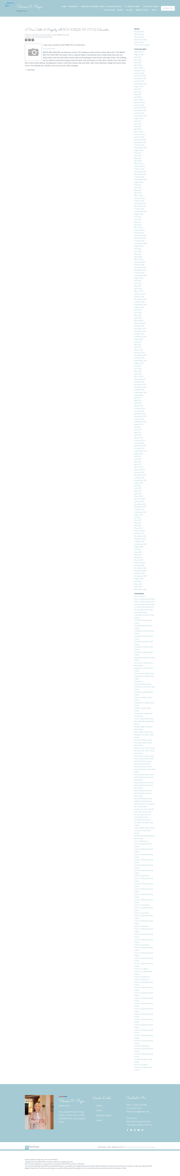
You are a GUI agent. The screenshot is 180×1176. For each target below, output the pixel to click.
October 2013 (139, 448)
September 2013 (140, 451)
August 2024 (138, 118)
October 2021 (139, 209)
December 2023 (140, 140)
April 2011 (137, 526)
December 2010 (140, 536)
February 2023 (139, 166)
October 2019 (139, 273)
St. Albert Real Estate (142, 820)
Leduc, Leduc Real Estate (143, 719)
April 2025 (138, 97)
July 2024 (137, 121)
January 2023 (139, 169)
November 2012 (140, 475)
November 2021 (140, 206)
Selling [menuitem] (129, 10)
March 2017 (138, 350)
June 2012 (137, 488)
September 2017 (140, 337)
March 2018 (138, 321)
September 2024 (140, 116)
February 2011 (139, 531)
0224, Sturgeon (140, 596)
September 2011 (140, 512)
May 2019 (137, 286)
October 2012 (139, 478)
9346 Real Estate (140, 612)
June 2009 (138, 584)
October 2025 (139, 81)
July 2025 (137, 89)
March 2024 (138, 132)
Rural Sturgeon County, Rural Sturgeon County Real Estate (143, 793)
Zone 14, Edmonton (141, 905)
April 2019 (138, 289)
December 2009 (140, 568)
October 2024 (139, 113)
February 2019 (139, 294)
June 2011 (137, 520)
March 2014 (138, 438)
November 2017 (140, 331)
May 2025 (137, 94)
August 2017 (138, 339)
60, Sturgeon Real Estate (143, 610)
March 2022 (138, 196)
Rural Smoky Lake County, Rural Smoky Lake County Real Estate (144, 777)
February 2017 (139, 353)
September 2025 (140, 84)
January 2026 (139, 73)
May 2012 (137, 491)
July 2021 (137, 217)
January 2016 (139, 382)
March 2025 (138, 100)
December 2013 (140, 446)
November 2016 (140, 355)
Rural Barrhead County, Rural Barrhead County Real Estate (143, 742)
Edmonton (138, 681)
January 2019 (139, 297)
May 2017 (137, 345)
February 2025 (139, 102)
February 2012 (139, 499)
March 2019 (138, 291)
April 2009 (138, 587)
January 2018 (139, 326)
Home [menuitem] (64, 6)
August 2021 (138, 214)
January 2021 (139, 233)
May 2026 (137, 63)
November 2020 (140, 238)
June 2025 (138, 92)
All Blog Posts (139, 32)
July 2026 (137, 57)
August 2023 (138, 150)
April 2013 (138, 464)
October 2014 (139, 419)
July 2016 (137, 366)
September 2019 (140, 275)
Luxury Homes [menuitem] (109, 10)
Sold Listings (139, 42)
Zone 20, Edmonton (141, 945)
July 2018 (137, 310)
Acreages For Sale (114, 6)
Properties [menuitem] (73, 6)
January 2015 (139, 411)
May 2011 (137, 523)
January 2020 (139, 265)
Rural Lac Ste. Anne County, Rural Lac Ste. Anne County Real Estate (144, 750)
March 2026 (138, 68)
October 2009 (139, 573)
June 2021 (137, 219)
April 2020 (138, 257)
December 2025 (140, 76)
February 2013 (139, 470)
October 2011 (139, 510)
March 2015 (138, 406)
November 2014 (140, 416)
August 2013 (138, 454)
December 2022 (140, 172)
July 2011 (137, 518)
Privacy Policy (128, 1147)
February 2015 (139, 408)
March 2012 (138, 496)
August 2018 (138, 307)
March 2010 (138, 560)
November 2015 (140, 387)
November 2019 (140, 270)
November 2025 (140, 79)
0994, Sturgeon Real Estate (144, 604)
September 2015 (140, 392)
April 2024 (138, 129)
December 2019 (140, 267)
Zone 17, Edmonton (141, 926)
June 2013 (137, 459)
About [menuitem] (154, 10)
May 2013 (137, 462)
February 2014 (139, 440)
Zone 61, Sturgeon (141, 1065)
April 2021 (138, 225)
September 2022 (140, 180)
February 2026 (139, 71)
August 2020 (138, 246)
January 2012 (139, 502)
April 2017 (138, 347)
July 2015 (137, 398)
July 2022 (137, 185)
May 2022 (137, 190)
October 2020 (139, 241)
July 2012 (137, 486)
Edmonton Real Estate (142, 684)
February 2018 (139, 323)
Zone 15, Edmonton (141, 913)
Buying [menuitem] (120, 10)
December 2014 (140, 414)
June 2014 (138, 430)
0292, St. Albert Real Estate (144, 602)
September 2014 (140, 422)
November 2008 (140, 589)
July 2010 (137, 549)
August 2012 (138, 483)
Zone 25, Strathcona (142, 977)
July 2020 (137, 249)
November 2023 (140, 142)
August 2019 (138, 278)
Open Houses (139, 37)
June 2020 (138, 251)
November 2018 (140, 299)
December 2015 (140, 384)
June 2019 (138, 283)
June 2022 (138, 188)
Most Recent (139, 52)
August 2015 (138, 395)
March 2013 (138, 467)
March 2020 (138, 259)
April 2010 (138, 557)
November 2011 (140, 507)
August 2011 (138, 515)
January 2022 (139, 201)
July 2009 (137, 581)
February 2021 (139, 230)
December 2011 (140, 504)
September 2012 (140, 480)
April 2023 (138, 161)
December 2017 (140, 329)
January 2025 (139, 105)
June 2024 (138, 124)
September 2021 (140, 212)
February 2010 (139, 563)
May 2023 (137, 158)
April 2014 (138, 435)
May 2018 (137, 315)
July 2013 (137, 456)
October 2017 (139, 334)
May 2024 (137, 126)
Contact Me (168, 8)
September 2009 (140, 576)
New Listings (139, 34)
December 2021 (140, 204)
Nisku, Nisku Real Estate (143, 732)
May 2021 (137, 222)
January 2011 (139, 533)
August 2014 (138, 424)
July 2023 (137, 153)
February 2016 (139, 379)
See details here (49, 49)
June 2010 (138, 552)
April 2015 (138, 403)
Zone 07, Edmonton (141, 876)
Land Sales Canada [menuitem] (151, 6)
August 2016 (138, 363)
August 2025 (138, 87)
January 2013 (139, 472)
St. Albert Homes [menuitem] (132, 6)
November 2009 (140, 571)
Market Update (142, 10)
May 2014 (137, 432)
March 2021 (138, 228)
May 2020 (137, 254)
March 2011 (138, 528)
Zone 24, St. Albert (141, 969)
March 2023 (138, 164)
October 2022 (139, 177)
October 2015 (139, 390)
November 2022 (140, 174)
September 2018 (140, 305)
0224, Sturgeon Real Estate (144, 599)
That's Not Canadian (142, 45)
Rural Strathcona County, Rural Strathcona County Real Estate (143, 785)
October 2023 (139, 145)
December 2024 (140, 108)
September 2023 (140, 148)
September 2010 (140, 544)
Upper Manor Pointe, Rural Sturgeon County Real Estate (144, 830)
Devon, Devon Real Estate (144, 673)
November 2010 (140, 539)
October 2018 (139, 302)
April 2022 (138, 193)
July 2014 (137, 427)
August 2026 (138, 55)
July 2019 (137, 281)
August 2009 (139, 579)
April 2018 (138, 318)
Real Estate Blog (140, 40)
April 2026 (138, 65)
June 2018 (138, 313)
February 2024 (139, 134)
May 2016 (137, 371)
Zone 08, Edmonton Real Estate (42, 37)
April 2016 (138, 374)
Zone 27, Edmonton (141, 980)
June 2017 (137, 342)
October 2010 (139, 541)
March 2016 (138, 376)
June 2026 (138, 60)
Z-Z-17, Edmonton (141, 841)
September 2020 (140, 244)
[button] (168, 8)
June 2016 (138, 369)
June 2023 (138, 156)
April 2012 (138, 494)
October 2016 (139, 358)
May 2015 (137, 400)
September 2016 (140, 361)
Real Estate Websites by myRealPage (144, 1147)
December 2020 (140, 236)
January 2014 (139, 443)
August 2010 (138, 547)
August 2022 (138, 182)
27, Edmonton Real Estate (144, 607)
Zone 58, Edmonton (141, 1046)
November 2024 (140, 110)
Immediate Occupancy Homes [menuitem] (93, 6)
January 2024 (139, 137)
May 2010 (137, 555)
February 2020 (139, 262)
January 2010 (139, 565)
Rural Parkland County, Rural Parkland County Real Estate (144, 769)
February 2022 (139, 198)
